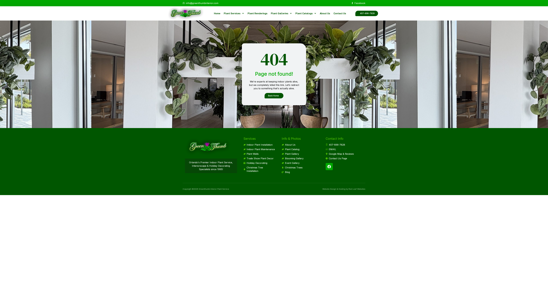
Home (217, 13)
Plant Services (232, 13)
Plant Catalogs (304, 13)
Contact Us (340, 13)
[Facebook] (329, 166)
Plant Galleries (279, 13)
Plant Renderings (257, 13)
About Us (325, 13)
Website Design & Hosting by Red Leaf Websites (343, 189)
